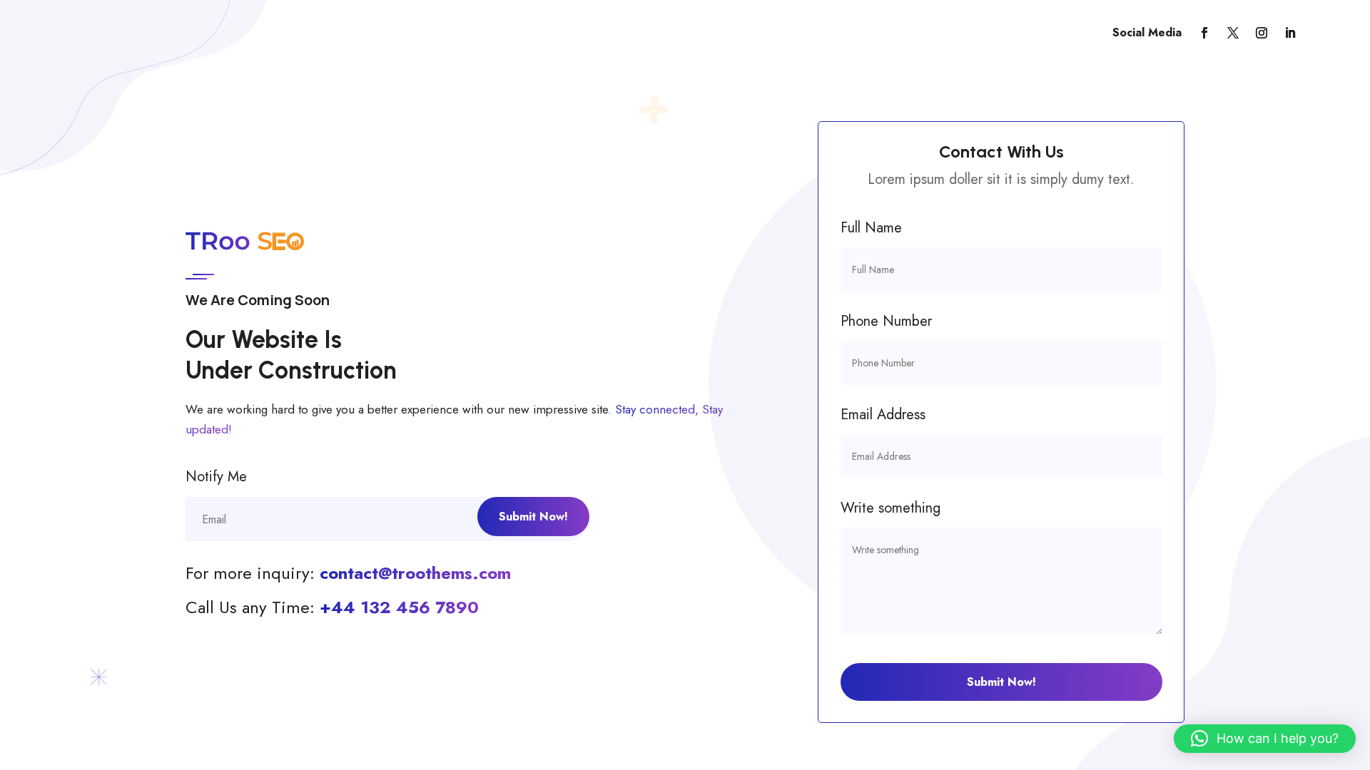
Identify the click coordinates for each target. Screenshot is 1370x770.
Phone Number (886, 321)
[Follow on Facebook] (1204, 32)
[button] (1265, 738)
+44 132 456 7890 (399, 607)
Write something (890, 508)
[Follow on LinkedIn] (1290, 32)
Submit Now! (1001, 682)
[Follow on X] (1233, 32)
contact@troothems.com (415, 572)
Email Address (883, 414)
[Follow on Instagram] (1261, 32)
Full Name (871, 227)
